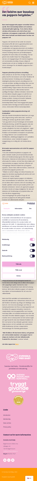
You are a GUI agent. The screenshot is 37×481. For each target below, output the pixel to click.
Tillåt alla (18, 264)
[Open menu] (33, 2)
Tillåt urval (18, 270)
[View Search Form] (29, 3)
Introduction (6, 415)
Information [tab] (18, 208)
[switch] (32, 244)
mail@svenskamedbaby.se (10, 451)
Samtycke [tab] (7, 208)
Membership (7, 419)
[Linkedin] (12, 460)
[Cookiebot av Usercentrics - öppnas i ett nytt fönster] (27, 203)
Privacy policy (7, 427)
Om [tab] (30, 208)
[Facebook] (4, 460)
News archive (7, 423)
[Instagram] (8, 460)
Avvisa (18, 276)
